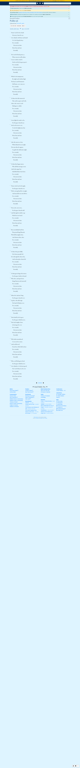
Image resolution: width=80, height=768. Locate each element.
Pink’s (38, 12)
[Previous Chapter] (36, 383)
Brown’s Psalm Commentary (16, 403)
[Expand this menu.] (78, 766)
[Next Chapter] (43, 383)
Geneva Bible (13, 392)
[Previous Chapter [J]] (37, 3)
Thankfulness (47, 410)
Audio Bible (59, 404)
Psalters (27, 389)
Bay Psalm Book (29, 392)
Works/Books (28, 401)
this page (54, 0)
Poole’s (30, 12)
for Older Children (60, 395)
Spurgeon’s (23, 12)
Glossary (59, 402)
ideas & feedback (27, 10)
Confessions (59, 389)
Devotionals (28, 394)
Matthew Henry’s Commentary (16, 398)
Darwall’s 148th (20, 23)
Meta (57, 399)
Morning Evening (29, 395)
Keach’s (58, 397)
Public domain (36, 417)
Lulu (42, 16)
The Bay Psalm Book (27, 16)
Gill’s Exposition (13, 397)
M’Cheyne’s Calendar (45, 392)
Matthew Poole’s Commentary (16, 400)
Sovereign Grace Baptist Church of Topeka (41, 418)
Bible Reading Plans (45, 389)
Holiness (29, 402)
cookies (26, 6)
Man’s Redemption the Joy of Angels (47, 407)
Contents (40, 382)
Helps (42, 394)
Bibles (11, 389)
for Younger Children (60, 394)
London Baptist (61, 390)
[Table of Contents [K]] (40, 3)
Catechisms (59, 392)
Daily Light (28, 398)
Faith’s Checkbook (29, 397)
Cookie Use (60, 410)
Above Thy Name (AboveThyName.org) (35, 0)
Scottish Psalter (29, 390)
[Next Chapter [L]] (42, 3)
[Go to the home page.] (73, 766)
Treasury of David (13, 402)
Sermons (43, 399)
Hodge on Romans (14, 405)
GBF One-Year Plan (28, 8)
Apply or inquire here (46, 14)
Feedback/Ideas (61, 408)
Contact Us (59, 407)
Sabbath (46, 404)
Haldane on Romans (14, 406)
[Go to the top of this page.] (76, 766)
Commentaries (13, 394)
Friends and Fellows (61, 405)
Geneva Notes (13, 395)
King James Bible (14, 390)
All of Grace (31, 413)
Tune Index (59, 401)
